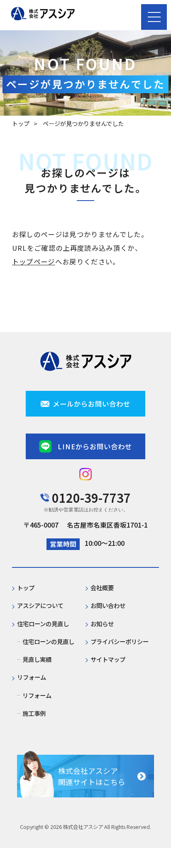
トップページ (33, 262)
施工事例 (34, 713)
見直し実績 (36, 659)
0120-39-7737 (91, 497)
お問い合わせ (107, 605)
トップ (20, 123)
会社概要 (102, 588)
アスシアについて (40, 605)
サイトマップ (107, 659)
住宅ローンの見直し (48, 641)
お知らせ (102, 624)
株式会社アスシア (83, 827)
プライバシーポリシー (119, 641)
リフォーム (36, 695)
